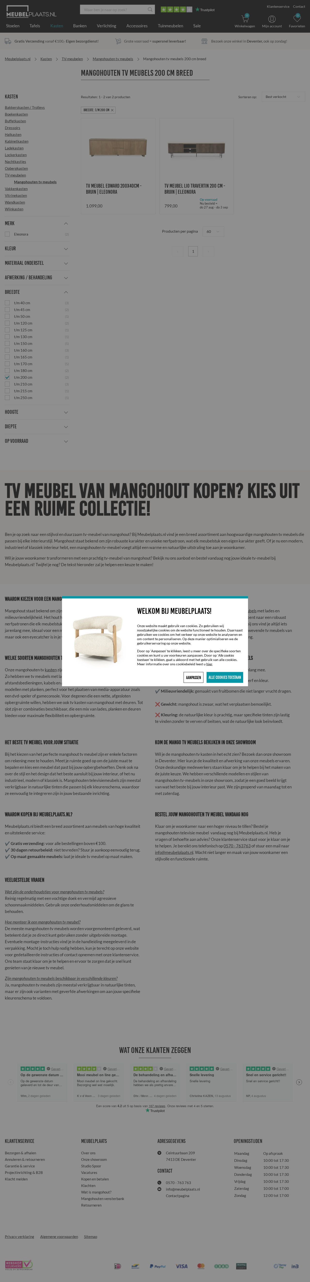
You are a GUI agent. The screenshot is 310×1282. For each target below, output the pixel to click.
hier (209, 664)
